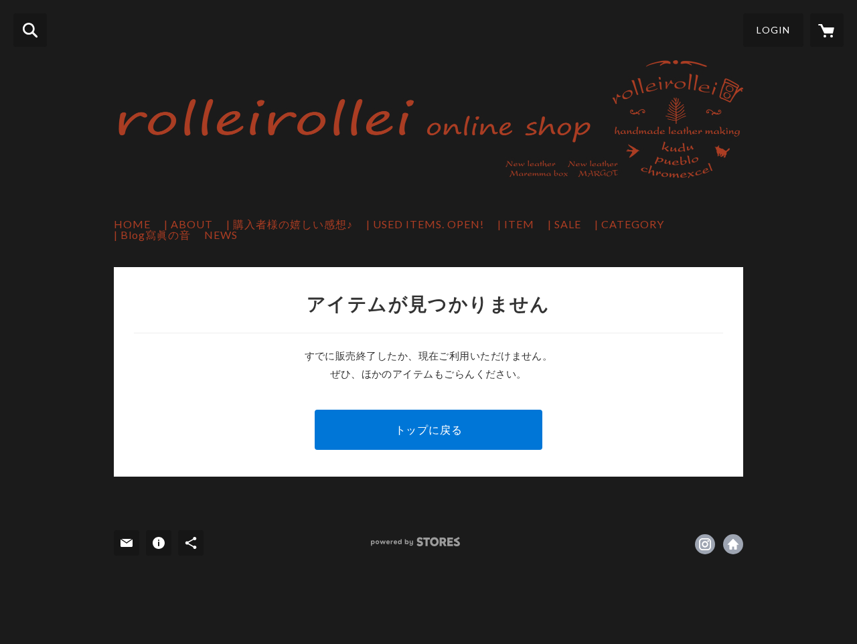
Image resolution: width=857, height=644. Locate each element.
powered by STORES (415, 542)
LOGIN (773, 29)
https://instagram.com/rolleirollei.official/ (705, 544)
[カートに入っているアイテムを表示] (827, 30)
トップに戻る (429, 429)
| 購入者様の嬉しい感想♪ (289, 224)
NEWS (221, 234)
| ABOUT (188, 224)
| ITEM (515, 224)
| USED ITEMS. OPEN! (425, 224)
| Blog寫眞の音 (152, 234)
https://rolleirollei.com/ (733, 544)
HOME (132, 224)
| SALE (564, 224)
